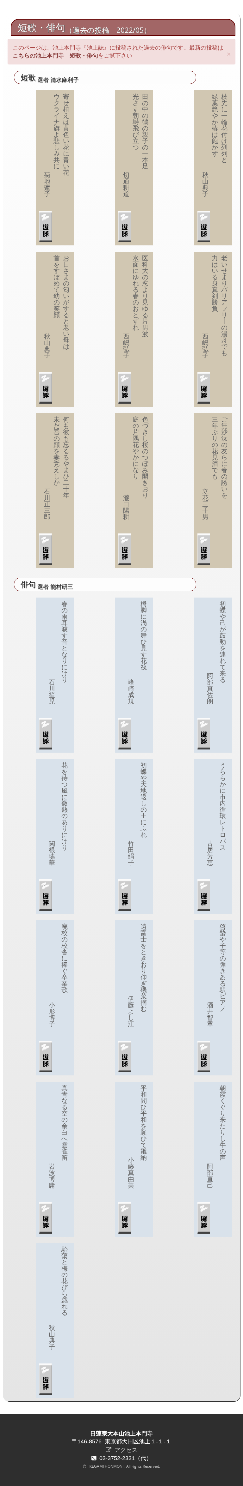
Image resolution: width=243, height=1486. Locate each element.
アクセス (125, 1449)
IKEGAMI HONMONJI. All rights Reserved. (124, 1466)
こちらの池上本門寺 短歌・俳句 (55, 55)
